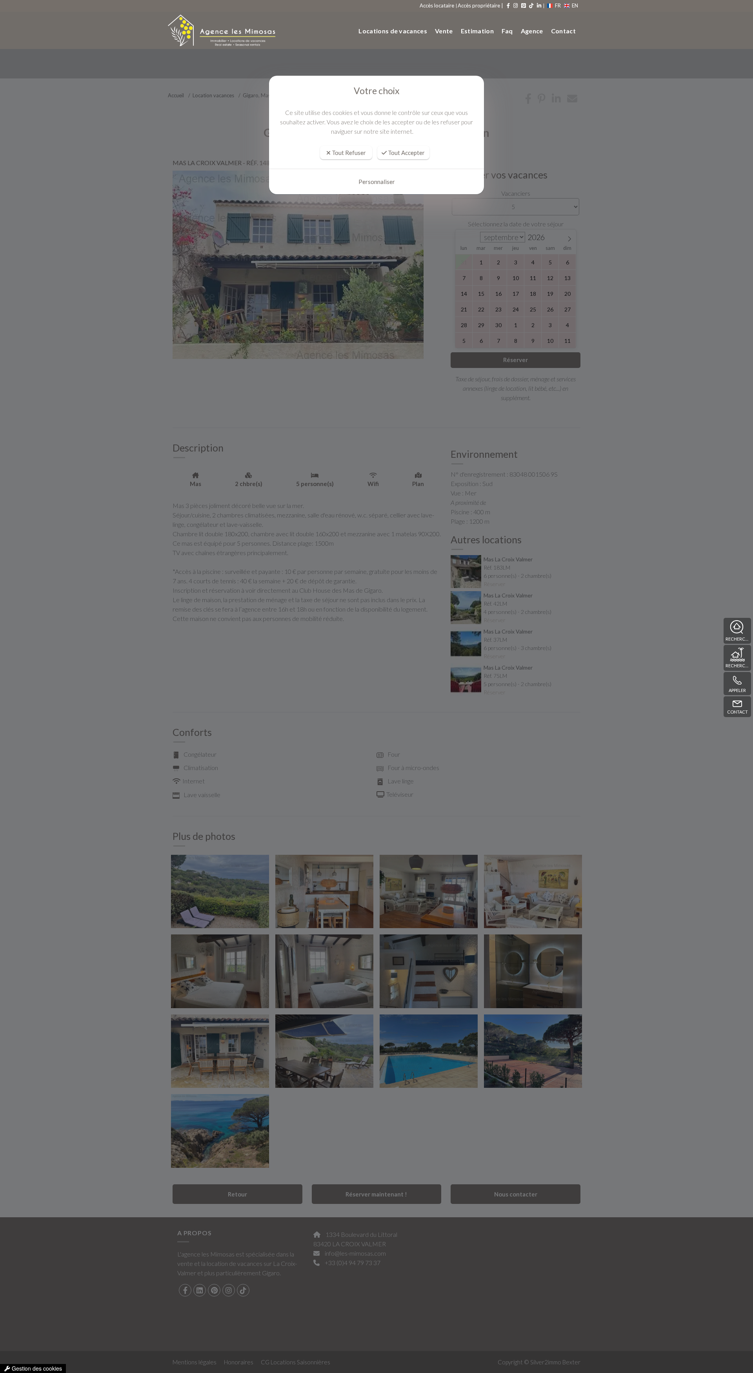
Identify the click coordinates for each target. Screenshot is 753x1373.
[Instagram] (515, 5)
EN (575, 5)
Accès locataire (437, 5)
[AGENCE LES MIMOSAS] (219, 31)
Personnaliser (376, 181)
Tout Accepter (406, 152)
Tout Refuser (348, 152)
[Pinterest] (523, 5)
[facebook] (508, 5)
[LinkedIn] (538, 5)
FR (558, 5)
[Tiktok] (530, 5)
